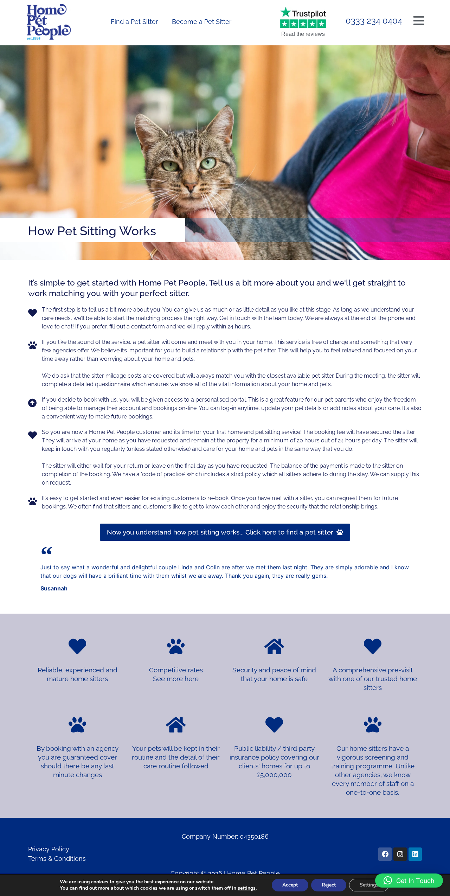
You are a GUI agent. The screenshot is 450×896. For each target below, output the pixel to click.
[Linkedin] (415, 854)
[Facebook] (385, 854)
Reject (329, 885)
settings (247, 888)
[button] (409, 880)
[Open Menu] (419, 20)
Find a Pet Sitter (134, 21)
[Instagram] (400, 854)
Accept (290, 885)
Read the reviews (303, 34)
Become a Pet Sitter (201, 21)
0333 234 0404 (374, 20)
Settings (369, 885)
